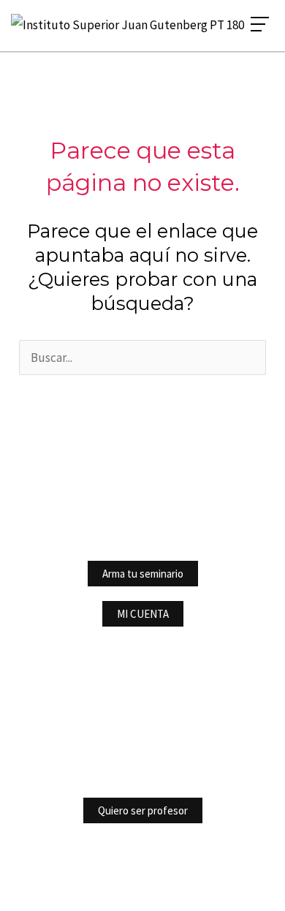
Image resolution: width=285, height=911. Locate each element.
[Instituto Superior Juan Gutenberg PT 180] (127, 25)
